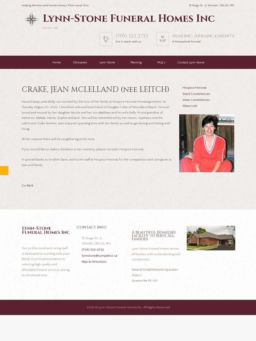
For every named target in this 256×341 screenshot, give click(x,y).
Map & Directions (94, 261)
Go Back (27, 185)
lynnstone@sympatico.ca (99, 255)
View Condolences (196, 100)
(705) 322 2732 (132, 35)
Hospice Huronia (194, 87)
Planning (136, 62)
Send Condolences (196, 94)
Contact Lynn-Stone (191, 62)
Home (56, 62)
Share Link (189, 106)
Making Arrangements (203, 35)
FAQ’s (161, 62)
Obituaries (80, 62)
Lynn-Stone (107, 62)
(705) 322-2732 (93, 249)
